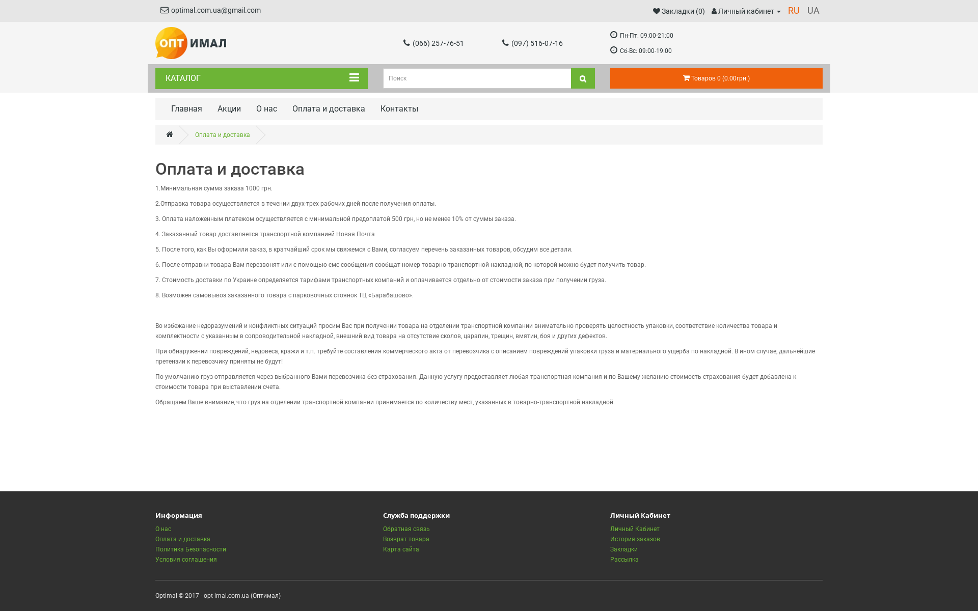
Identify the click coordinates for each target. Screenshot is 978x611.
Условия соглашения (186, 559)
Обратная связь (406, 529)
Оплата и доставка (328, 109)
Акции (229, 109)
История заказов (635, 539)
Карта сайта (401, 549)
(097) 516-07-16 (537, 43)
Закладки (624, 549)
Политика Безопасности (190, 549)
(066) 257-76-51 (438, 43)
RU (794, 10)
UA (813, 10)
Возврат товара (406, 539)
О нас (266, 109)
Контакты (399, 109)
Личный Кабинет (635, 529)
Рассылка (624, 559)
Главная (186, 109)
